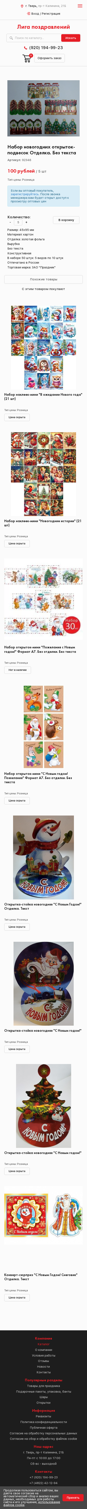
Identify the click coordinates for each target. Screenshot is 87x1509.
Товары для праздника (43, 1386)
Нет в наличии (18, 670)
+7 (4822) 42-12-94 (43, 1483)
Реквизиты (43, 1416)
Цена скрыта (17, 417)
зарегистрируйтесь (25, 194)
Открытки (43, 1402)
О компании (43, 1350)
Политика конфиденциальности (43, 1422)
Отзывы (43, 1361)
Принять (73, 1497)
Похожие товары (43, 279)
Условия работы (43, 1355)
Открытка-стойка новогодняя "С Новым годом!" (43, 1031)
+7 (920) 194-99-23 (44, 1477)
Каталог (44, 1344)
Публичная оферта (43, 1427)
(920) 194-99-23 (46, 47)
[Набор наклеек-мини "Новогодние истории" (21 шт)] (43, 474)
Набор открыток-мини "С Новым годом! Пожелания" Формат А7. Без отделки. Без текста (38, 778)
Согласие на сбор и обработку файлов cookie (43, 1438)
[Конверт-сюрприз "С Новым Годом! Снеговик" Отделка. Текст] (43, 1228)
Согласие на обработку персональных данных (43, 1433)
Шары (43, 1397)
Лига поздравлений (43, 27)
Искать (70, 38)
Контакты (44, 1372)
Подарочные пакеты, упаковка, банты (43, 1391)
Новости (43, 1366)
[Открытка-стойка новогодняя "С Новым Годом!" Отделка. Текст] (43, 857)
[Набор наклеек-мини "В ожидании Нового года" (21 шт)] (43, 348)
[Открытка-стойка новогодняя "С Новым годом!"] (43, 984)
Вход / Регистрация (45, 13)
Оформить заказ (49, 58)
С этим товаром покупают (43, 289)
